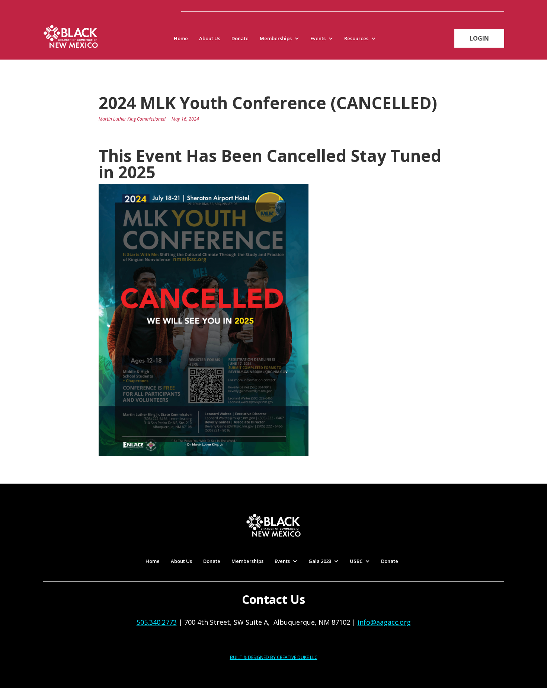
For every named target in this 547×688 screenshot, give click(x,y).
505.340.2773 (157, 622)
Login (479, 38)
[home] (71, 36)
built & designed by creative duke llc (273, 657)
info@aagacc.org (384, 622)
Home (181, 38)
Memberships (247, 561)
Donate (240, 38)
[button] (281, 38)
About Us (209, 38)
